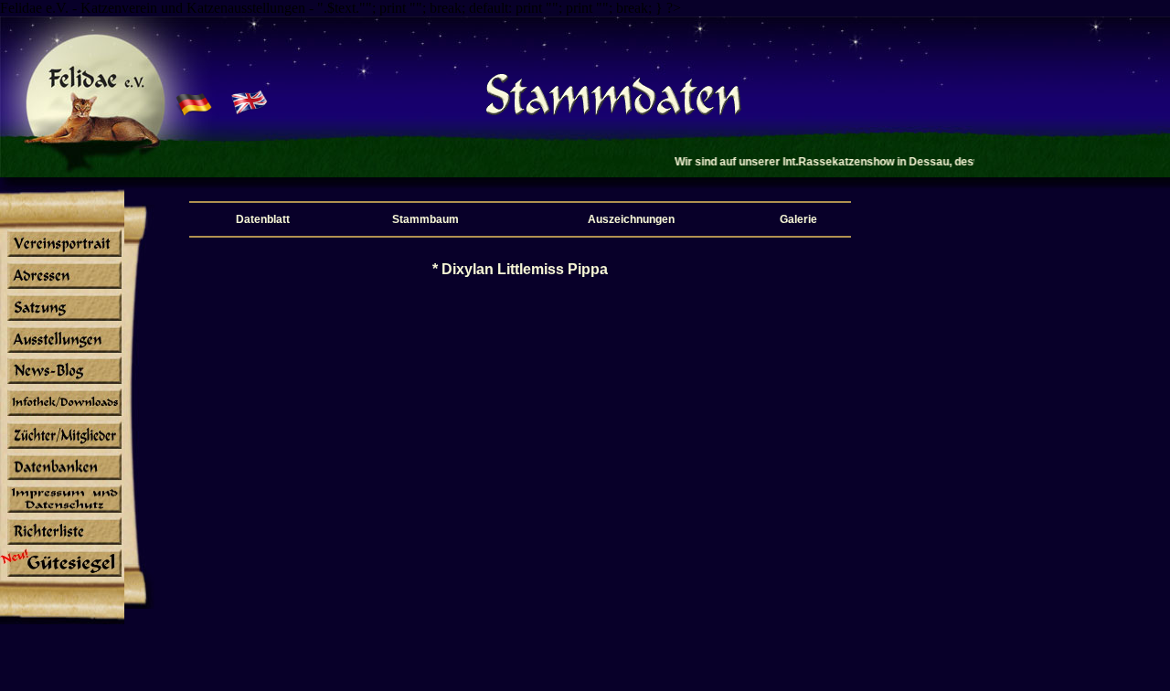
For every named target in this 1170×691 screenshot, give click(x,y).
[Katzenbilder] (62, 512)
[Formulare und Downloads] (62, 415)
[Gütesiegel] (62, 576)
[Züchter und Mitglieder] (62, 447)
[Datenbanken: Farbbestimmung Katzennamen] (62, 479)
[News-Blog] (62, 383)
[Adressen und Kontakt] (62, 288)
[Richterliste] (62, 544)
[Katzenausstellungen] (62, 352)
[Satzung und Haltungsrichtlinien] (62, 320)
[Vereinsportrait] (62, 256)
